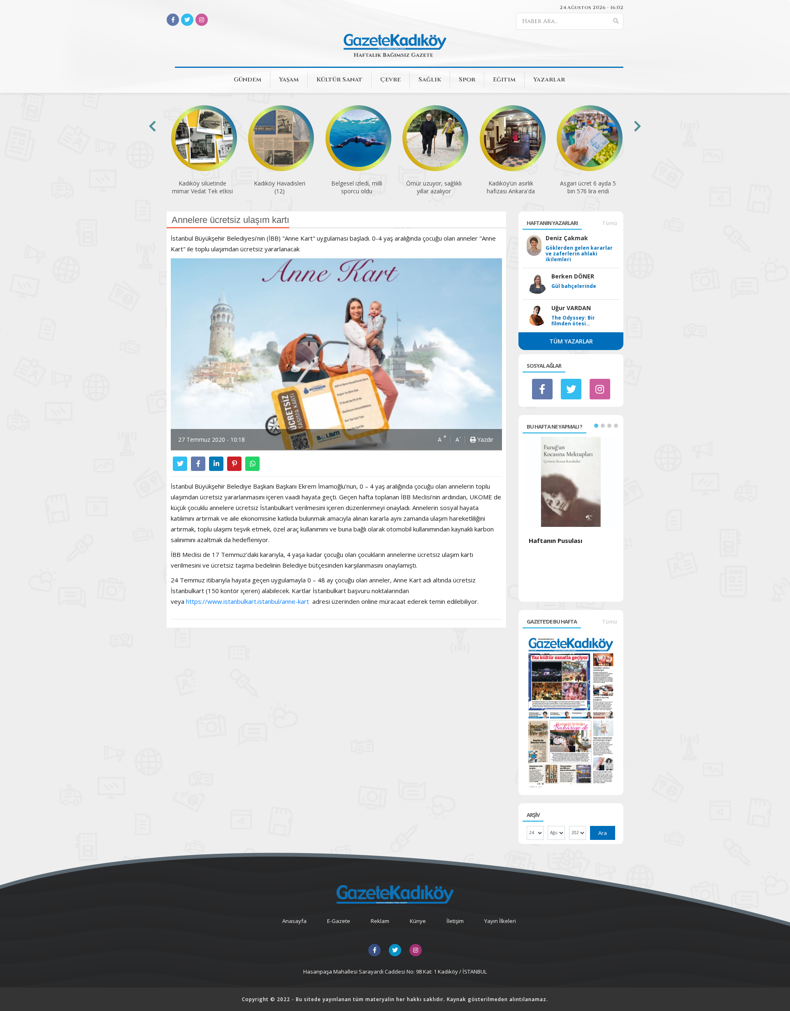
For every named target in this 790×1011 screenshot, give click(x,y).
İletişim (455, 921)
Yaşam (289, 79)
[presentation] (152, 126)
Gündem (247, 79)
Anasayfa (294, 921)
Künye (418, 921)
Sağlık (429, 79)
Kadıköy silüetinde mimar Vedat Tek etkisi (202, 187)
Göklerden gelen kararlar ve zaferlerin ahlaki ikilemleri (579, 253)
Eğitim (504, 79)
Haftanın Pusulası (555, 540)
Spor (467, 79)
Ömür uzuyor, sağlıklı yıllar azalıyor (434, 187)
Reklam (380, 921)
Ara (602, 833)
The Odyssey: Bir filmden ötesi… (573, 321)
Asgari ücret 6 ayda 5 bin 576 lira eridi (588, 187)
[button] (596, 425)
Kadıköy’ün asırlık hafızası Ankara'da (511, 187)
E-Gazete (338, 921)
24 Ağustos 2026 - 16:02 (591, 7)
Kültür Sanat (339, 79)
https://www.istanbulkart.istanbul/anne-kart (247, 601)
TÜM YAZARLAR (571, 341)
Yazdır (484, 439)
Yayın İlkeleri (500, 921)
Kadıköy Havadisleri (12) (279, 187)
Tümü (609, 223)
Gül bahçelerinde (573, 286)
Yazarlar (549, 79)
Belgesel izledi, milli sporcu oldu (356, 187)
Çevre (390, 79)
